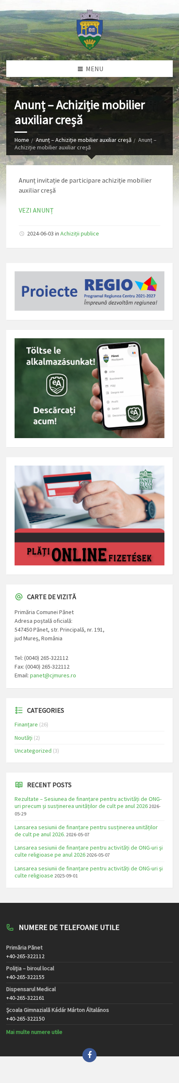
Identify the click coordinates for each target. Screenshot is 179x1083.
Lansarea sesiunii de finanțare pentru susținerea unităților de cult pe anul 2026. (86, 830)
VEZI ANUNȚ (36, 210)
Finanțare (26, 724)
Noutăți (23, 737)
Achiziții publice (79, 233)
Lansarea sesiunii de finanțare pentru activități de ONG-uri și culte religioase (89, 872)
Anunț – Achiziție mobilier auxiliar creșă (84, 140)
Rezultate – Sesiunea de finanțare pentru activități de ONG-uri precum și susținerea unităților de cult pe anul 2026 (88, 802)
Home (22, 140)
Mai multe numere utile (34, 1032)
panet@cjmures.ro (53, 675)
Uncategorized (33, 750)
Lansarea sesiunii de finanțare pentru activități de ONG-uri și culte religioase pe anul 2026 (89, 851)
